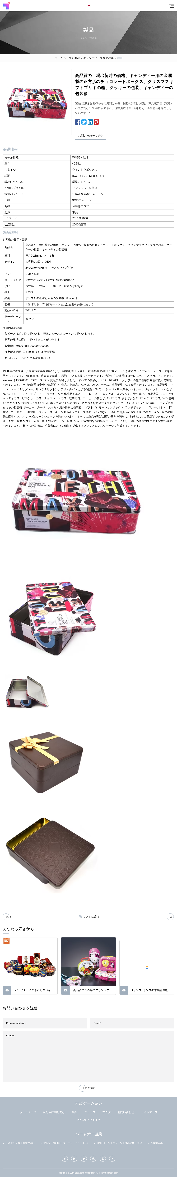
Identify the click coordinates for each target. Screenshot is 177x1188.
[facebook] (65, 1159)
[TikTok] (112, 1159)
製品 (77, 58)
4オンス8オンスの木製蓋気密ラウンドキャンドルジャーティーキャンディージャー (151, 992)
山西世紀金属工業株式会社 (20, 1143)
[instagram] (103, 1159)
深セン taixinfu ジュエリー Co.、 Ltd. (65, 1143)
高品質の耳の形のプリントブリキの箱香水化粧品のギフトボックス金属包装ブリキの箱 (92, 992)
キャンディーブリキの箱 (98, 58)
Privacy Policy (88, 1120)
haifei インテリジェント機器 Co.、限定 (119, 1143)
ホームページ (63, 58)
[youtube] (93, 1159)
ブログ (106, 1112)
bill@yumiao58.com (108, 1173)
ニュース (89, 1112)
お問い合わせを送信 (90, 135)
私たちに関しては (54, 1112)
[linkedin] (74, 1159)
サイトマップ (149, 1112)
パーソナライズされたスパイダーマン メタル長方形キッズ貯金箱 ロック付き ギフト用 (34, 992)
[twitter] (84, 1159)
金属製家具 (157, 1143)
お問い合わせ (126, 1112)
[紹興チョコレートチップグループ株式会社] (7, 5)
